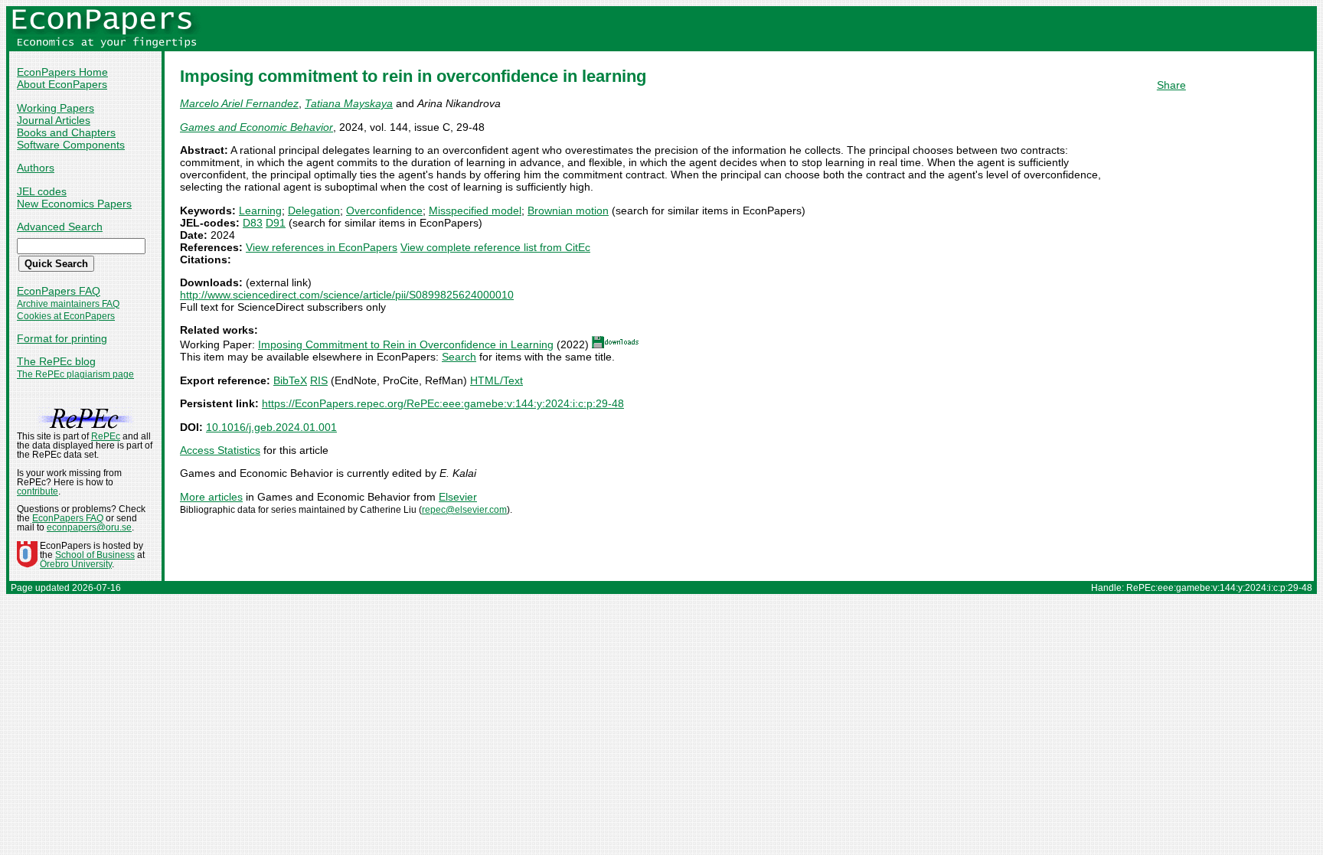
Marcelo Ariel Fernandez (239, 103)
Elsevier (458, 497)
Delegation (314, 210)
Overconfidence (384, 210)
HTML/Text (496, 380)
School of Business (95, 555)
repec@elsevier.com (464, 509)
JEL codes (42, 191)
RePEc (105, 436)
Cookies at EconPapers (66, 316)
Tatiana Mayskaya (349, 103)
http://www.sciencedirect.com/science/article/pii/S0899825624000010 (347, 295)
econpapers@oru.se (89, 527)
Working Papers (55, 108)
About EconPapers (62, 84)
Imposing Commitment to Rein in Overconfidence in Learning (406, 344)
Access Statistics (220, 450)
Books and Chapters (66, 132)
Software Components (71, 145)
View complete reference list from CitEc (495, 247)
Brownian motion (568, 210)
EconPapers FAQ (58, 291)
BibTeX (290, 380)
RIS (319, 380)
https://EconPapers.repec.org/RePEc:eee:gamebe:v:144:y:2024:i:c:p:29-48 (443, 403)
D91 (276, 223)
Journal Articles (53, 120)
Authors (35, 168)
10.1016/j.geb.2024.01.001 (271, 427)
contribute (37, 491)
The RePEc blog (56, 361)
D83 (253, 223)
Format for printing (62, 338)
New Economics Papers (74, 203)
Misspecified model (475, 210)
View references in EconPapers (321, 247)
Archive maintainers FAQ (68, 303)
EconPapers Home (62, 72)
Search (459, 357)
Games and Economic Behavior (256, 127)
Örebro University (76, 564)
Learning (260, 210)
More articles (211, 497)
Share (1171, 85)
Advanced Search (60, 226)
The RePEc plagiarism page (75, 374)
